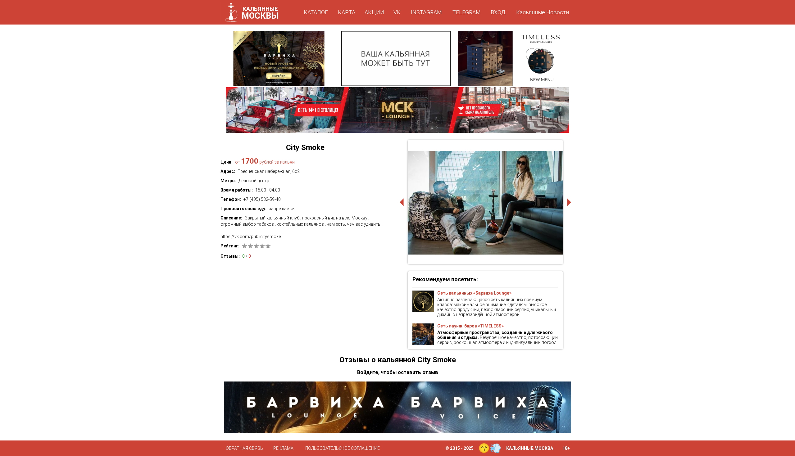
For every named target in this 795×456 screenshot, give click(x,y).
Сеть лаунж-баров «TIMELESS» (470, 325)
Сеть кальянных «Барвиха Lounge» (474, 293)
